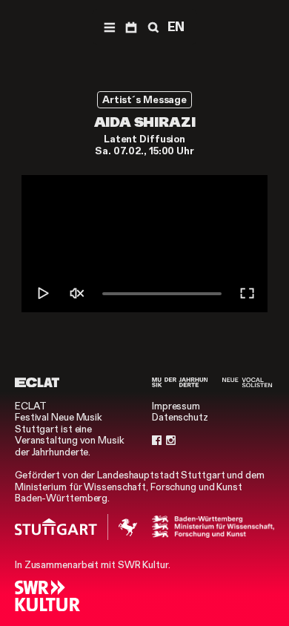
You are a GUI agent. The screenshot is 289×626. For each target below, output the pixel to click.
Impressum (176, 406)
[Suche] (152, 27)
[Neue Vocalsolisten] (247, 382)
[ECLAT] (37, 382)
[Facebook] (157, 441)
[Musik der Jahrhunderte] (179, 382)
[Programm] (131, 27)
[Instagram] (171, 441)
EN (176, 26)
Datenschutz (180, 417)
